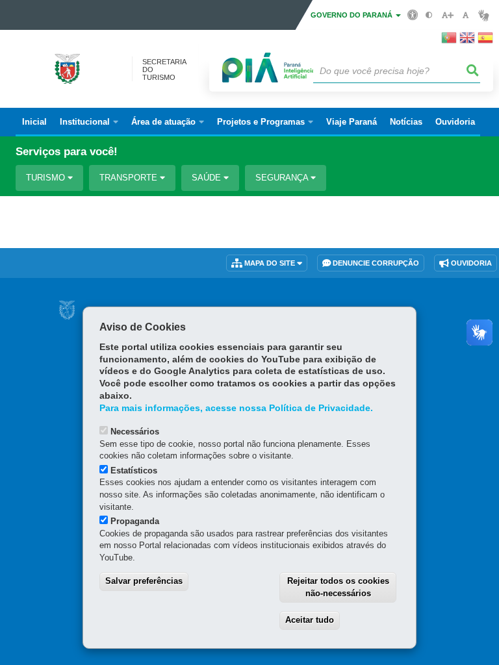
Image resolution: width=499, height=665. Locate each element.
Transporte (129, 177)
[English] (467, 41)
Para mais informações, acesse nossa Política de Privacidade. (236, 408)
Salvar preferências (144, 581)
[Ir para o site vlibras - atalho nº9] (483, 15)
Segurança (283, 177)
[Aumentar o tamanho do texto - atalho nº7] (447, 15)
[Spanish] (485, 41)
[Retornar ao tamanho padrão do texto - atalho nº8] (465, 15)
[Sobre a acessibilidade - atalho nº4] (412, 14)
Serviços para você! (67, 151)
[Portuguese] (449, 41)
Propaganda (134, 521)
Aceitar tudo (309, 620)
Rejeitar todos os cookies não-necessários (338, 587)
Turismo (47, 177)
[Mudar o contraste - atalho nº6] (429, 15)
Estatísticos (133, 470)
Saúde (208, 177)
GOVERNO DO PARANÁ (352, 15)
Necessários (134, 431)
